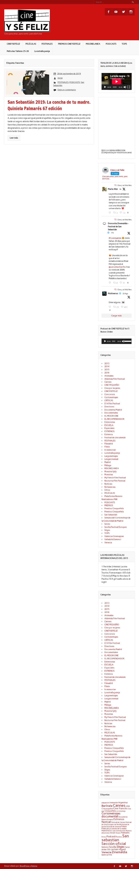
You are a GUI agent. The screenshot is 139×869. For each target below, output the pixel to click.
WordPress (24, 866)
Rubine (34, 866)
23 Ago (125, 294)
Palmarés (125, 832)
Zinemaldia (119, 852)
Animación (113, 802)
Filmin (107, 447)
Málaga (107, 465)
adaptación (105, 803)
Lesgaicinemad (111, 459)
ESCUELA (108, 425)
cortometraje (120, 811)
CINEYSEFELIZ (13, 44)
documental (110, 816)
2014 (106, 366)
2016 (106, 372)
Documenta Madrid (113, 410)
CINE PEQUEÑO (111, 385)
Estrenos (108, 434)
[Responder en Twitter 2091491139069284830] (110, 306)
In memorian (110, 450)
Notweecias (110, 487)
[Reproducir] (105, 87)
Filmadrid (108, 443)
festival (106, 821)
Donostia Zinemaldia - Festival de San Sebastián (118, 226)
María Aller (113, 189)
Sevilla (112, 846)
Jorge (60, 78)
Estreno (110, 819)
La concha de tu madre (117, 828)
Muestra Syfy (110, 471)
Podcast (110, 836)
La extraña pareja (42, 51)
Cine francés (120, 808)
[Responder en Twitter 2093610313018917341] (110, 282)
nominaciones (120, 831)
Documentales (111, 413)
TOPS (124, 44)
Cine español (107, 809)
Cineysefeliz (110, 811)
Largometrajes (111, 456)
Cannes (107, 382)
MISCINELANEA (93, 44)
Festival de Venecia (113, 827)
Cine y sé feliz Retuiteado (127, 185)
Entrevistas (109, 422)
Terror (127, 847)
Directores (109, 406)
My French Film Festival (115, 477)
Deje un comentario (67, 90)
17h (112, 233)
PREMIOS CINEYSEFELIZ (69, 44)
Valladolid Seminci (112, 539)
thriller (104, 849)
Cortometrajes (111, 397)
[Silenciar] (125, 87)
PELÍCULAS (31, 44)
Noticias (108, 484)
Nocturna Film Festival (114, 481)
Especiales (109, 428)
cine (128, 806)
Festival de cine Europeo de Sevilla (116, 823)
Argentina (122, 802)
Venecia (108, 542)
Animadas (108, 376)
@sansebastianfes (117, 267)
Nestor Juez (111, 831)
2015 (106, 369)
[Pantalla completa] (128, 87)
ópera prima (107, 855)
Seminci (105, 847)
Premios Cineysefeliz (114, 508)
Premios (119, 837)
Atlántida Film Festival (114, 379)
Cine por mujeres (112, 388)
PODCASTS (111, 44)
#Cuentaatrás (115, 238)
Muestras (108, 474)
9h (120, 189)
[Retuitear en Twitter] (115, 185)
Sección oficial (114, 843)
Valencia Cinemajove (114, 536)
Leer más (14, 138)
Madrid (107, 462)
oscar (112, 832)
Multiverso (113, 293)
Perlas (104, 837)
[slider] (127, 341)
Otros (107, 490)
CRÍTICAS (108, 400)
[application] (117, 81)
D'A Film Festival (112, 403)
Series (107, 524)
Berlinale (107, 805)
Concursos (109, 394)
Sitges (107, 530)
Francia (105, 828)
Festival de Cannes (118, 822)
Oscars (118, 833)
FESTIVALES (47, 44)
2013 (106, 363)
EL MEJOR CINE (111, 416)
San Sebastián (110, 515)
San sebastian (115, 838)
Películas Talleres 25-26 (18, 51)
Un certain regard (116, 849)
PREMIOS (108, 505)
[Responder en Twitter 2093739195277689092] (110, 212)
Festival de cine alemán (115, 437)
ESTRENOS (109, 431)
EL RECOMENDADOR (114, 419)
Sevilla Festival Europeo (115, 527)
